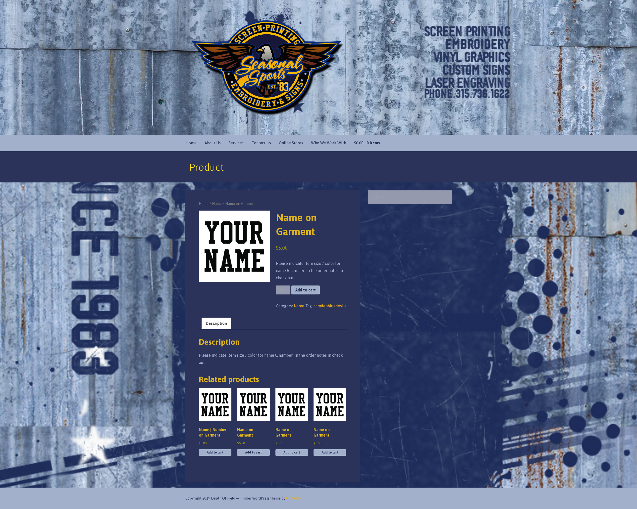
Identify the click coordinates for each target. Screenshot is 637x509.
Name (217, 203)
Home (191, 143)
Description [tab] (216, 323)
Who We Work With (328, 143)
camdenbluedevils (330, 306)
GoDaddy (293, 498)
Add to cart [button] (215, 452)
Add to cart (305, 290)
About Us (213, 143)
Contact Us (261, 143)
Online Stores (291, 143)
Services (236, 143)
